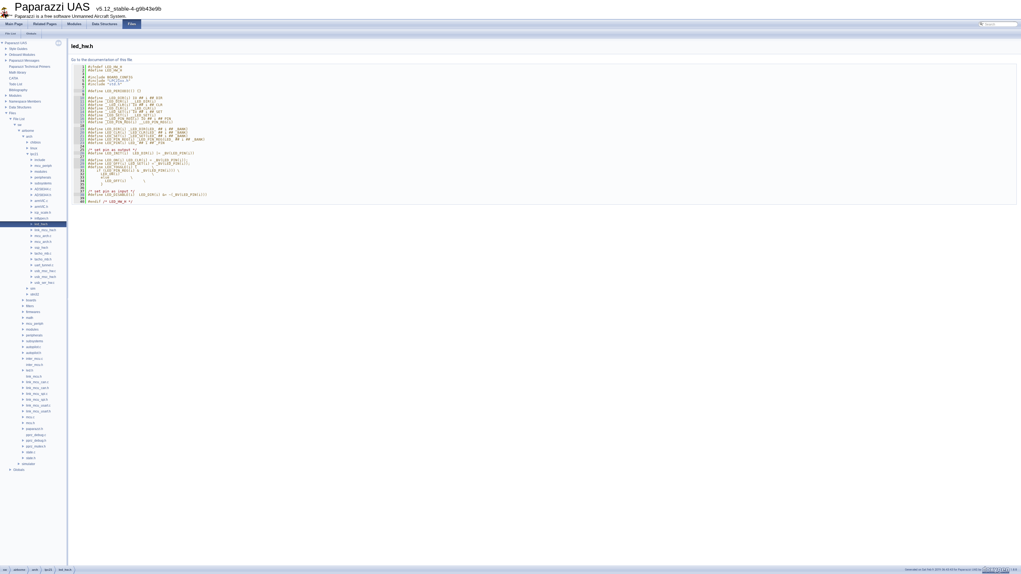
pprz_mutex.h (36, 446)
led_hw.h (41, 224)
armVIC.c (41, 201)
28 (79, 160)
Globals (18, 470)
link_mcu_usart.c (38, 405)
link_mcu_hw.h (45, 230)
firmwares (33, 312)
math (29, 318)
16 (79, 119)
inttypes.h (41, 218)
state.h (31, 458)
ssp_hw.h (41, 248)
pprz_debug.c (36, 435)
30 (79, 167)
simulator (28, 464)
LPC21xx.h (118, 81)
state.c (30, 452)
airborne (28, 131)
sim (32, 288)
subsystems (43, 183)
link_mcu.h (34, 376)
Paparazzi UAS (16, 43)
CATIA (13, 78)
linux (33, 148)
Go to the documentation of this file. (102, 60)
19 (79, 129)
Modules (15, 96)
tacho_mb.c (43, 253)
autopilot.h (33, 353)
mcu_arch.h (43, 242)
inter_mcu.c (34, 359)
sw (20, 125)
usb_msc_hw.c (45, 271)
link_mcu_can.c (37, 382)
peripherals (43, 177)
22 (79, 139)
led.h (29, 370)
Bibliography (18, 90)
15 (79, 115)
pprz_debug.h (36, 440)
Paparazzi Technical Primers (29, 67)
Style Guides (18, 49)
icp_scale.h (43, 212)
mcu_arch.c (43, 236)
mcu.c (30, 417)
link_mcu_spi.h (37, 400)
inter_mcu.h (34, 365)
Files (12, 113)
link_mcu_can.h (37, 388)
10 (79, 98)
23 (79, 143)
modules (41, 172)
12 (79, 105)
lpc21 (34, 154)
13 (79, 108)
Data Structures (20, 107)
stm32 (34, 294)
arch (29, 136)
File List (18, 119)
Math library (17, 72)
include (40, 160)
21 (79, 136)
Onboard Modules (22, 55)
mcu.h (30, 423)
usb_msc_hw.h (45, 277)
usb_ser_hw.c (45, 283)
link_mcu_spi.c (37, 394)
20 (79, 132)
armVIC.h (41, 207)
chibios (35, 142)
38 (79, 195)
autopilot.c (33, 347)
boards (31, 300)
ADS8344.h (43, 195)
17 (79, 122)
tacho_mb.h (43, 259)
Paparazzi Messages (24, 60)
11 (79, 101)
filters (30, 306)
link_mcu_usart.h (38, 411)
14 (79, 112)
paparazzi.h (34, 429)
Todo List (15, 84)
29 (79, 164)
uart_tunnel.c (44, 265)
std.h (114, 84)
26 (79, 153)
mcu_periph (43, 166)
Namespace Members (25, 101)
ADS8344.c (43, 189)
